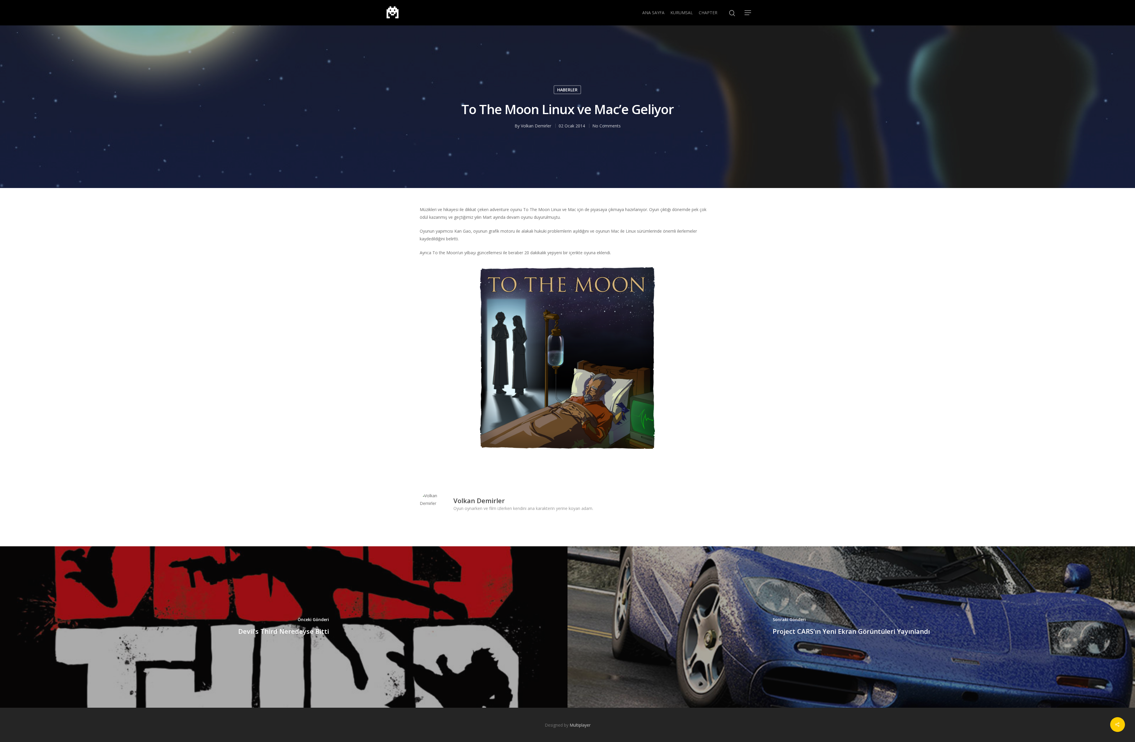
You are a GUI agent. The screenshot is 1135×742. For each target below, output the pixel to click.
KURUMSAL (681, 12)
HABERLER (567, 90)
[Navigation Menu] (748, 13)
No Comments (606, 126)
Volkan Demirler (536, 126)
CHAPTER (708, 12)
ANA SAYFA (653, 12)
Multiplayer (580, 725)
